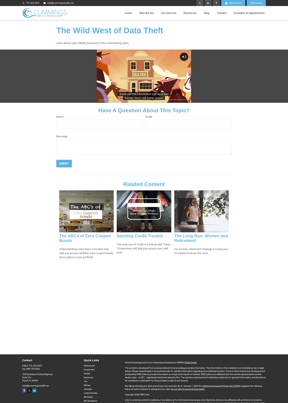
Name (59, 116)
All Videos (88, 397)
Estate (87, 373)
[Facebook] (216, 3)
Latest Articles (91, 393)
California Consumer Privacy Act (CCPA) (221, 386)
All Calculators (90, 401)
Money (87, 385)
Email (149, 116)
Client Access (235, 3)
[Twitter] (199, 3)
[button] (128, 12)
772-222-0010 (32, 3)
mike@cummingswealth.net (60, 3)
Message (61, 136)
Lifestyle (88, 389)
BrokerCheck (191, 362)
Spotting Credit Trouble (140, 236)
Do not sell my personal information (188, 389)
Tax (85, 381)
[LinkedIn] (208, 3)
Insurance (88, 377)
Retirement (89, 366)
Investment (89, 369)
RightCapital (256, 3)
